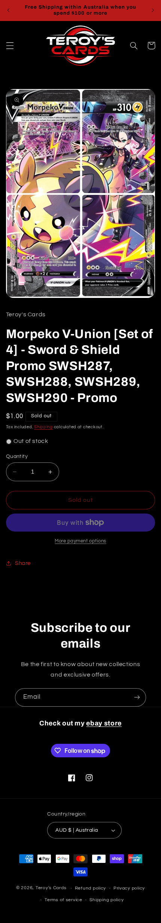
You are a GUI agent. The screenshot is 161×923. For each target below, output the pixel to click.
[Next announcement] (153, 10)
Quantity (17, 456)
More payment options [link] (80, 541)
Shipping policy (106, 900)
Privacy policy (129, 888)
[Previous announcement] (8, 10)
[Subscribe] (137, 697)
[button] (9, 45)
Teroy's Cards (51, 888)
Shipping (43, 427)
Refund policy (90, 888)
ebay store (104, 723)
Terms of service (63, 900)
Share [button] (23, 563)
